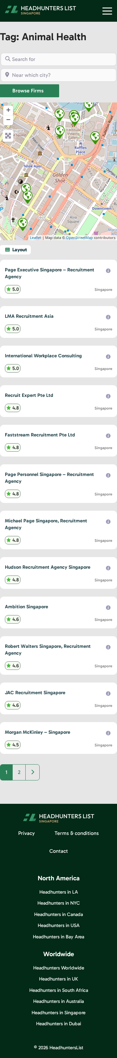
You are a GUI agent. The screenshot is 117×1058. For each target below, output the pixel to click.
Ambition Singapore (26, 607)
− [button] (8, 119)
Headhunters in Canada (58, 914)
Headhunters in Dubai (58, 1024)
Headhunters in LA (58, 892)
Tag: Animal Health (43, 36)
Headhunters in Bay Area (58, 937)
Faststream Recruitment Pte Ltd (40, 435)
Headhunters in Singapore (58, 1013)
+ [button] (8, 110)
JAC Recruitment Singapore (35, 692)
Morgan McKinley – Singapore (37, 732)
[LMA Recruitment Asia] (23, 224)
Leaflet (35, 237)
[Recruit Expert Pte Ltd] (95, 137)
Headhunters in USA (59, 925)
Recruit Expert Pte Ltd (29, 395)
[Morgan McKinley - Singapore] (75, 119)
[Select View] (15, 250)
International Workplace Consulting (43, 356)
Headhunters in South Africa (58, 990)
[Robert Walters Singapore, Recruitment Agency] (89, 105)
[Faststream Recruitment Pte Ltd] (59, 115)
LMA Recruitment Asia (29, 316)
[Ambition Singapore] (60, 131)
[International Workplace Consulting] (26, 189)
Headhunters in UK (58, 979)
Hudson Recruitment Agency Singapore (47, 567)
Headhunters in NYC (58, 903)
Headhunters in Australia (58, 1001)
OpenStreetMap (79, 237)
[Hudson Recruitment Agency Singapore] (27, 197)
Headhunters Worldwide (58, 968)
